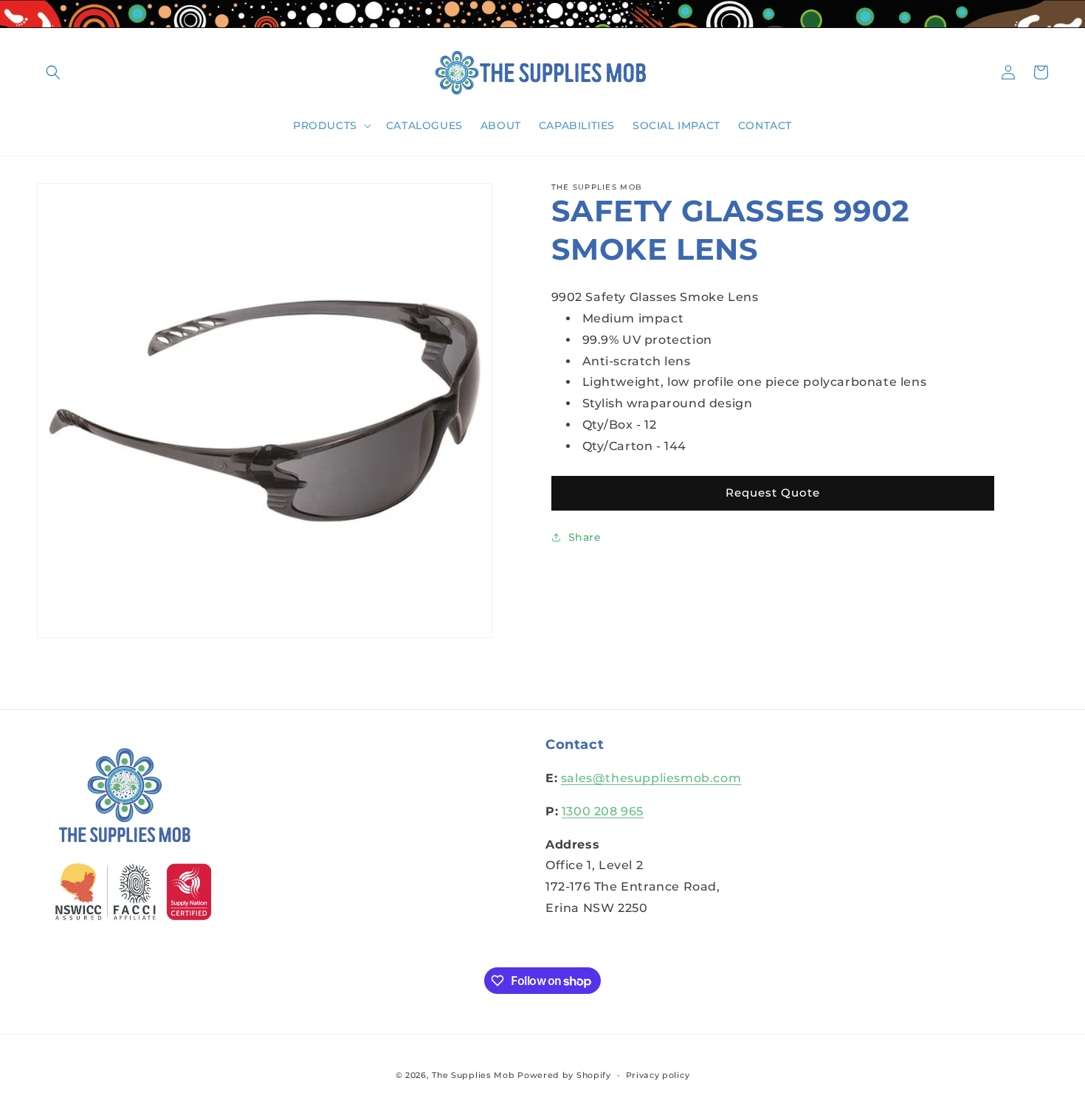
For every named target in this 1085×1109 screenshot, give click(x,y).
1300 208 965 (603, 811)
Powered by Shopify (564, 1075)
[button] (53, 72)
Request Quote (773, 493)
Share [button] (585, 537)
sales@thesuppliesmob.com (651, 778)
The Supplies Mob (473, 1075)
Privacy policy (658, 1075)
